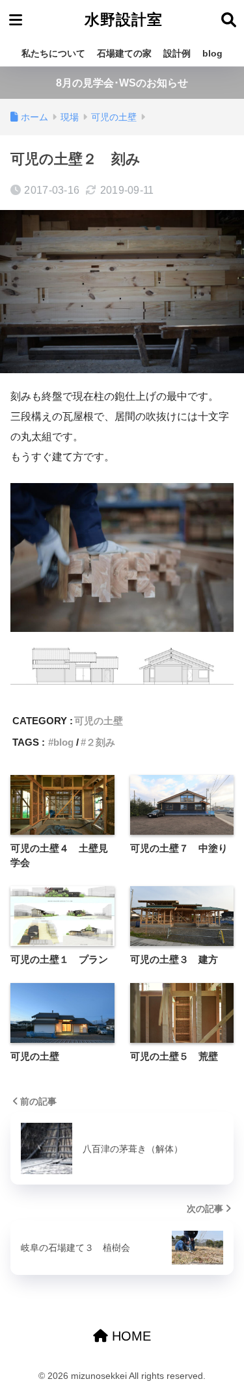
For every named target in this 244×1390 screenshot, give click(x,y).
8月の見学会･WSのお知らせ (122, 82)
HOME (129, 1336)
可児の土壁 (98, 720)
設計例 (177, 53)
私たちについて (53, 53)
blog (212, 53)
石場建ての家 (124, 53)
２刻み (100, 742)
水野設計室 (124, 20)
